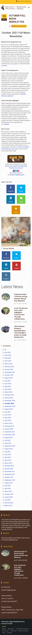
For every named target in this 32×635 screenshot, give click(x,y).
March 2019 (8, 505)
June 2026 (8, 355)
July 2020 (7, 500)
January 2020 (9, 503)
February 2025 (9, 395)
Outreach (13, 631)
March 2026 (8, 364)
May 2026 (8, 358)
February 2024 (9, 426)
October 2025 (9, 375)
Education (5, 631)
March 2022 (8, 463)
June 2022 (8, 454)
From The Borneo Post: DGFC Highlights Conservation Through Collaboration (21, 313)
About (4, 629)
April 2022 (8, 460)
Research (11, 629)
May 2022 (8, 457)
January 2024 (9, 429)
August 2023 (9, 437)
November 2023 (10, 435)
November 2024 (10, 401)
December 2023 (10, 432)
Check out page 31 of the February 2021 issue (15, 148)
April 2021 (8, 488)
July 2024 (7, 412)
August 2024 (9, 409)
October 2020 (9, 494)
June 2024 (8, 415)
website (6, 124)
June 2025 (8, 384)
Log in (4, 626)
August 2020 (9, 497)
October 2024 (9, 403)
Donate (9, 633)
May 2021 (8, 486)
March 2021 (8, 491)
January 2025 (9, 398)
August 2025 (9, 378)
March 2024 (8, 423)
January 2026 (9, 369)
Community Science (22, 629)
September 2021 (10, 480)
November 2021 (10, 474)
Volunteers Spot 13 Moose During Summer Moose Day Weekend (20, 297)
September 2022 (10, 446)
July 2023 (7, 440)
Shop (3, 633)
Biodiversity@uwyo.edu (17, 175)
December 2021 (10, 471)
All (5, 349)
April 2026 (8, 361)
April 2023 (8, 443)
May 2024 (8, 418)
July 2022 (7, 452)
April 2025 (8, 389)
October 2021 (9, 477)
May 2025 (8, 386)
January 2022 (9, 469)
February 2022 (9, 466)
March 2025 (8, 392)
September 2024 (10, 406)
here (5, 66)
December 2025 (10, 372)
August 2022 (9, 449)
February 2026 (9, 367)
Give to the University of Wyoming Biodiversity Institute (16, 167)
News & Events (23, 631)
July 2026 (7, 352)
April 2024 (8, 420)
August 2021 (9, 483)
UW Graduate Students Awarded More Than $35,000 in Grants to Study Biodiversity (20, 331)
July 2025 (7, 381)
